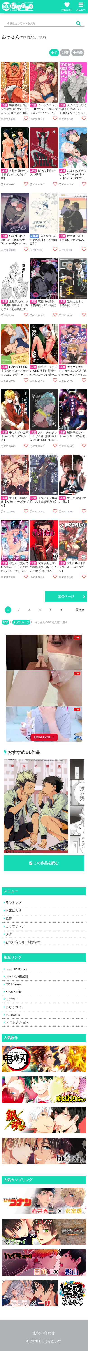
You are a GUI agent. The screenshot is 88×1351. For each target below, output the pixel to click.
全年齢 (78, 52)
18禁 (65, 52)
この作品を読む (46, 863)
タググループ (21, 622)
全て (54, 52)
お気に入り (67, 10)
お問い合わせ (44, 1333)
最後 (78, 609)
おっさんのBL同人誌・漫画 (51, 622)
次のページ (66, 596)
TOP (5, 622)
